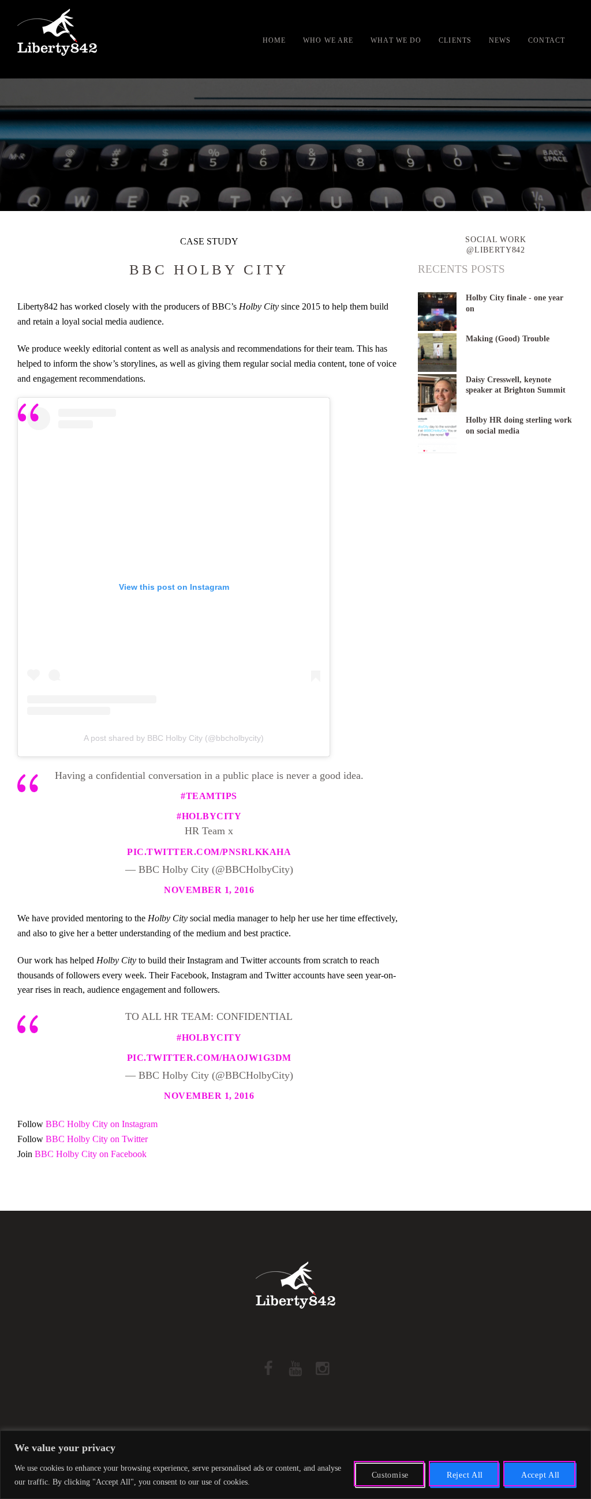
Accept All (540, 1475)
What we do (396, 40)
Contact (546, 40)
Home (274, 40)
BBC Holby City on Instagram (102, 1124)
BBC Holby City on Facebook (91, 1154)
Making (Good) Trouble (507, 338)
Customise (390, 1475)
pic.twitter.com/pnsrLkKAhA (209, 852)
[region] (295, 1464)
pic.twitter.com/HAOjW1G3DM (209, 1058)
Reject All (465, 1475)
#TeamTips (209, 796)
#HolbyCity (209, 816)
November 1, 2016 (209, 890)
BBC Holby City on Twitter (97, 1139)
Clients (455, 40)
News (500, 40)
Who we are (328, 40)
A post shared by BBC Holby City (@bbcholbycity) (174, 738)
